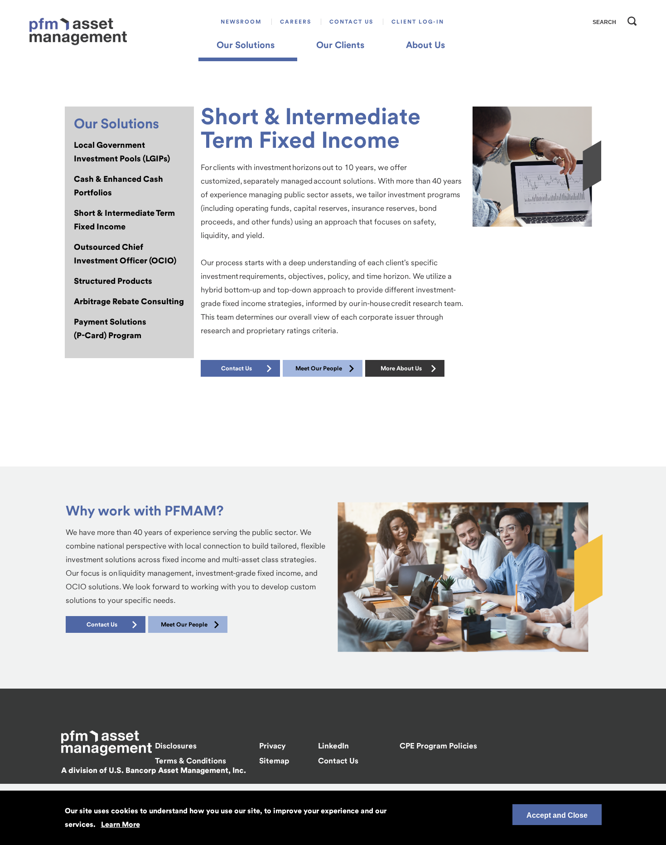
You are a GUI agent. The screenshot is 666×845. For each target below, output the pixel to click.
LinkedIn (333, 745)
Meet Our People (318, 368)
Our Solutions (246, 44)
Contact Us (351, 22)
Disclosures (176, 745)
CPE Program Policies (438, 745)
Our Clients (340, 44)
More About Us (401, 368)
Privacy (272, 745)
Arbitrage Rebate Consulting (129, 301)
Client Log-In (417, 22)
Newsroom (241, 22)
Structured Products (113, 281)
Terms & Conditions (190, 760)
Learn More (120, 824)
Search (630, 19)
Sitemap (274, 760)
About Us (425, 44)
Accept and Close (557, 815)
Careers (295, 22)
